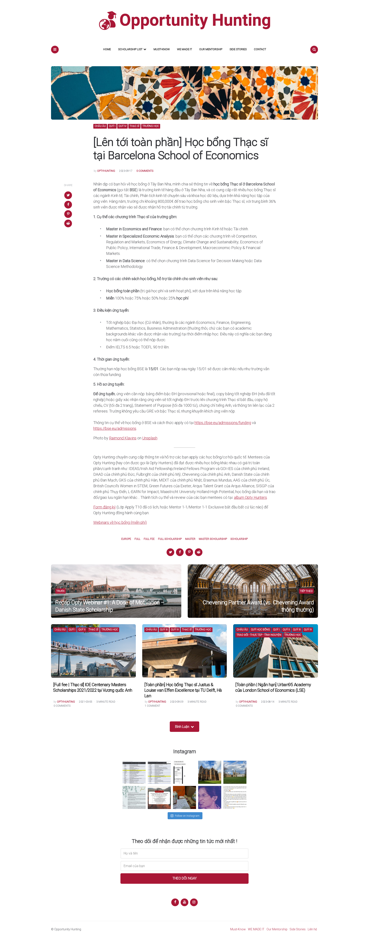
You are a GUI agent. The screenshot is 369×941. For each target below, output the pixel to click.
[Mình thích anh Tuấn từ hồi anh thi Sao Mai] (209, 797)
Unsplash (149, 438)
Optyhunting (106, 171)
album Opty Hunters (250, 497)
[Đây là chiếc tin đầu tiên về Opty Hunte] (159, 772)
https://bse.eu (206, 422)
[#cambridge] (234, 772)
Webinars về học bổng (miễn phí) (120, 522)
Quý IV (122, 126)
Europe (126, 539)
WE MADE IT (184, 49)
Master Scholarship (213, 539)
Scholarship (239, 539)
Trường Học (150, 126)
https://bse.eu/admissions (114, 428)
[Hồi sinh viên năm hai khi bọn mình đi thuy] (159, 797)
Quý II (81, 629)
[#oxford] (209, 772)
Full (137, 539)
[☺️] (234, 797)
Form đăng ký (104, 507)
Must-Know (162, 49)
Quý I (112, 126)
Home (107, 49)
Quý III (164, 629)
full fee (149, 539)
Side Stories (238, 49)
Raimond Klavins (122, 438)
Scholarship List (130, 49)
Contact (260, 49)
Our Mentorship (210, 49)
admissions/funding (235, 422)
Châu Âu (100, 126)
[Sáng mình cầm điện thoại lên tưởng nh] (134, 797)
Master (190, 539)
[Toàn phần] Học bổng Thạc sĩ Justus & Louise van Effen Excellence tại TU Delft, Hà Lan (183, 690)
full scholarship (170, 539)
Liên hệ (312, 929)
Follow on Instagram (187, 815)
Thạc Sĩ (134, 126)
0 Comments (144, 171)
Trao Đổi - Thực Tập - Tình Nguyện (259, 635)
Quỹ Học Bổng (260, 629)
